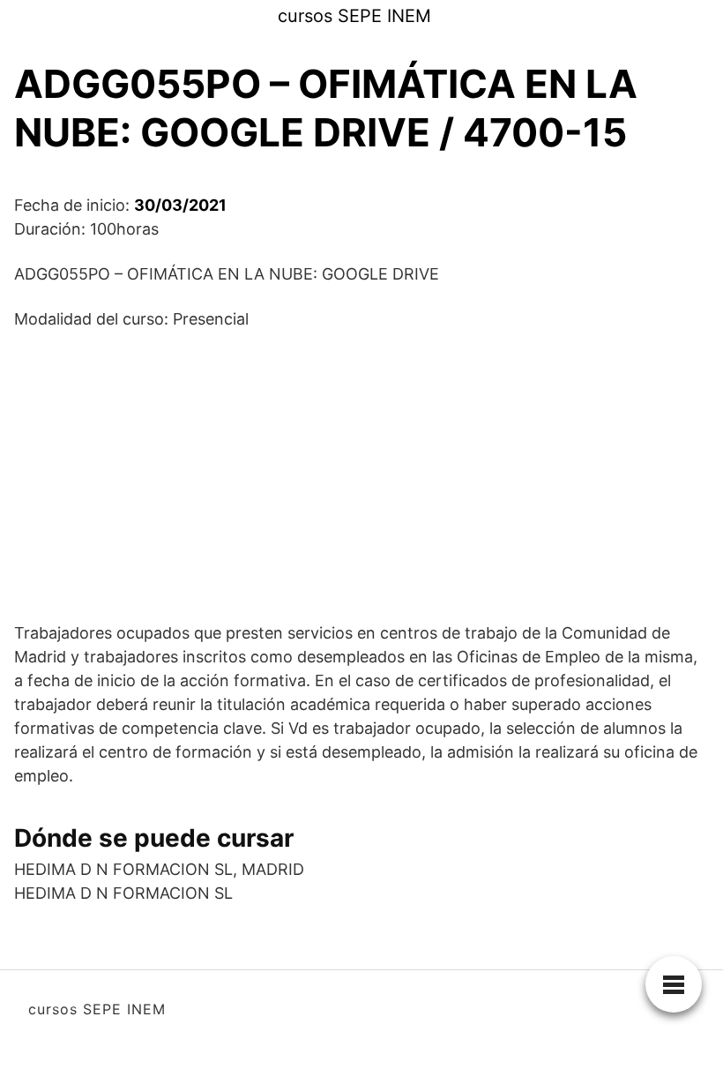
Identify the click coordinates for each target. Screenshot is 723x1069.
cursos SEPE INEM (354, 16)
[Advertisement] (361, 475)
